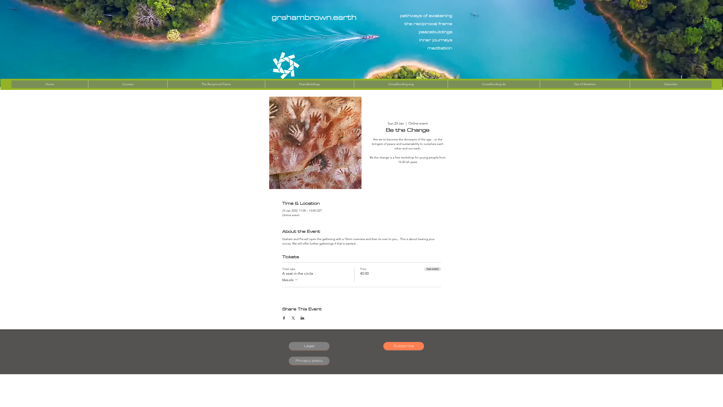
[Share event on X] (293, 318)
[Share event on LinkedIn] (302, 318)
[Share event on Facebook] (284, 318)
